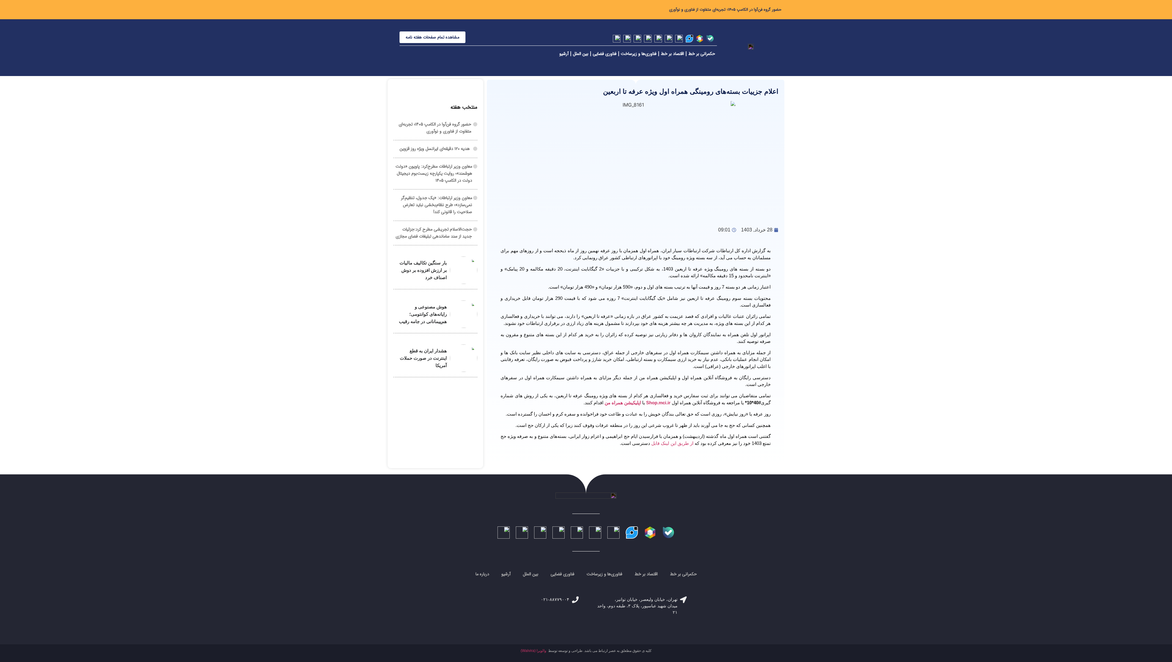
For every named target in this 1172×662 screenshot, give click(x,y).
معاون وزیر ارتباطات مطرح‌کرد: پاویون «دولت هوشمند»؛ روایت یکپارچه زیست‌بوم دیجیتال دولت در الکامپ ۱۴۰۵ (434, 173)
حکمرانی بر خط (701, 53)
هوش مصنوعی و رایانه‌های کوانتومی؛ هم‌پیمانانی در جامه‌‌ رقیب (423, 314)
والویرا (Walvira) (533, 651)
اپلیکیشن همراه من (623, 402)
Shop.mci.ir (658, 402)
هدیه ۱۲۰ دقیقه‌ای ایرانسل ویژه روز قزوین (435, 148)
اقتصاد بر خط (672, 53)
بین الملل (580, 53)
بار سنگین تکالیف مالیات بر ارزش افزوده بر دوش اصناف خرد (423, 270)
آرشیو (564, 53)
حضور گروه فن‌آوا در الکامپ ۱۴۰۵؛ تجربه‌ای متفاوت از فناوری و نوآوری (725, 9)
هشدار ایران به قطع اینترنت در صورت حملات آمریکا (423, 358)
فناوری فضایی (605, 53)
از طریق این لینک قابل (671, 443)
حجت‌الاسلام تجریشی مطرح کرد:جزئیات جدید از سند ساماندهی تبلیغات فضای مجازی (434, 233)
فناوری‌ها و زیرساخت (639, 53)
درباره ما (482, 574)
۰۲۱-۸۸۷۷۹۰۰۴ (555, 599)
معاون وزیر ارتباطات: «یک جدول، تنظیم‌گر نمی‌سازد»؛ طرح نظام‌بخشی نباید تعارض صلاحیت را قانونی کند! (436, 205)
